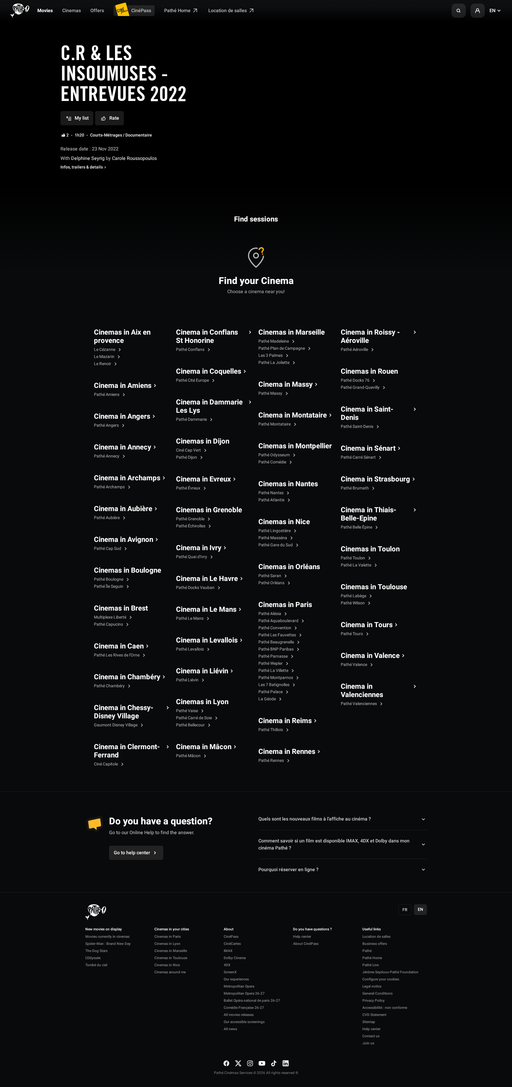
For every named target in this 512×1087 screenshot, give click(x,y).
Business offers (374, 943)
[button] (459, 11)
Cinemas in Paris (285, 605)
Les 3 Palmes (271, 355)
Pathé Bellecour (191, 725)
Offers (97, 10)
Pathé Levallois (190, 649)
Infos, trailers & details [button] (81, 167)
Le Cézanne (105, 349)
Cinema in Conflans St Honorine (207, 336)
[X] (238, 1063)
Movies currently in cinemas (107, 936)
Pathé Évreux (188, 488)
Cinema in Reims (285, 721)
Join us (368, 1043)
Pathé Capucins (109, 624)
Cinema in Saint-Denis (367, 413)
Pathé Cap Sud (108, 548)
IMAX (228, 950)
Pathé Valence (354, 664)
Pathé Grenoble (190, 519)
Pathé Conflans (190, 349)
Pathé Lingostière (275, 531)
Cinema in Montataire (292, 415)
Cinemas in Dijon (202, 441)
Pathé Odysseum (274, 455)
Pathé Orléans (271, 583)
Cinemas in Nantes (288, 484)
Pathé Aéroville (355, 349)
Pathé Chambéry (110, 686)
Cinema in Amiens (122, 386)
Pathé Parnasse (273, 656)
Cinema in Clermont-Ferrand (127, 751)
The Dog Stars (96, 950)
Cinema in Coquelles (208, 371)
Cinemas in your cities (171, 929)
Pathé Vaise (187, 711)
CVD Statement (374, 1014)
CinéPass (141, 10)
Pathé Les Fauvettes (277, 635)
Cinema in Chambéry (127, 677)
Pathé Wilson (353, 603)
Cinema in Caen (119, 646)
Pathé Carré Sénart (359, 457)
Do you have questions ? (312, 929)
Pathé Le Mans (190, 618)
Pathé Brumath (355, 488)
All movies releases (239, 1014)
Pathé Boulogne (109, 579)
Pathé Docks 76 (355, 380)
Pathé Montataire (275, 424)
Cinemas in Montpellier (295, 446)
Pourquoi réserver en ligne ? (288, 869)
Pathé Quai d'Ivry (192, 557)
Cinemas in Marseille (291, 332)
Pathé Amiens (107, 394)
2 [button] (67, 135)
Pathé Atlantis (271, 500)
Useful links (371, 929)
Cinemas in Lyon (202, 702)
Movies (45, 10)
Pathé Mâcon (188, 756)
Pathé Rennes (271, 760)
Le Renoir (103, 364)
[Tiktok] (273, 1063)
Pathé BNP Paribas (276, 649)
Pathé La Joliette (274, 362)
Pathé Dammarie (192, 419)
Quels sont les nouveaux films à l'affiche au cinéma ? (314, 819)
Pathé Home (178, 10)
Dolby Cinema (235, 958)
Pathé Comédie (272, 462)
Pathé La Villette (273, 670)
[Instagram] (250, 1063)
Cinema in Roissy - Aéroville (370, 336)
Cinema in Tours (367, 625)
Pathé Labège (354, 596)
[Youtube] (261, 1063)
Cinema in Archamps (127, 478)
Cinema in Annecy (122, 447)
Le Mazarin (104, 357)
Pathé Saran (270, 576)
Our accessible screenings (244, 1022)
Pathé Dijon (187, 457)
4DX (227, 965)
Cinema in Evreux (203, 479)
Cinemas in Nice (284, 522)
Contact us (371, 1036)
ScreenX (230, 972)
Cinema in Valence (370, 656)
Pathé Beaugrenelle (276, 642)
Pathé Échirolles (191, 526)
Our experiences (236, 979)
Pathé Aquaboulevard (278, 621)
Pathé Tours (352, 634)
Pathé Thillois (271, 730)
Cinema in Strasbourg (375, 479)
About (228, 929)
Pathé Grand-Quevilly (360, 387)
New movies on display (103, 929)
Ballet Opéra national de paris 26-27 (252, 1000)
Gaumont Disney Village (116, 725)
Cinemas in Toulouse (374, 587)
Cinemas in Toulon (370, 549)
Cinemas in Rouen (369, 371)
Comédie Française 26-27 (244, 1007)
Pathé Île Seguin (109, 586)
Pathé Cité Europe (193, 380)
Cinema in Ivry (198, 548)
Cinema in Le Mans (206, 610)
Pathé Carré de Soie (194, 718)
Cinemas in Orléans (289, 567)
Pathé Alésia (270, 614)
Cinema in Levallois (207, 640)
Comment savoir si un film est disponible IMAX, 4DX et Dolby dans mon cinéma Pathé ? (333, 844)
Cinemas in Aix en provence (122, 336)
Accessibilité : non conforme (384, 1007)
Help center (302, 936)
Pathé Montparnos (276, 678)
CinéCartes (232, 943)
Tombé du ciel (96, 965)
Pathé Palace (271, 692)
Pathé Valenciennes (359, 704)
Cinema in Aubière (123, 509)
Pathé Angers (107, 425)
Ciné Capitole (106, 764)
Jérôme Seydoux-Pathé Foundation (390, 972)
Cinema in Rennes (286, 752)
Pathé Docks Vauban (195, 588)
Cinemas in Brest (121, 608)
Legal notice (371, 986)
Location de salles (228, 10)
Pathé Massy (270, 393)
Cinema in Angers (122, 416)
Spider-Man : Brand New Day (108, 943)
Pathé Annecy (107, 456)
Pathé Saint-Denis (357, 426)
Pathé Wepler (271, 663)
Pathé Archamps (110, 487)
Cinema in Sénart (368, 448)
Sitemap (368, 1022)
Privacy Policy (373, 1000)
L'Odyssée (92, 958)
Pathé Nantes (271, 493)
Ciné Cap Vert (189, 450)
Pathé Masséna (273, 538)
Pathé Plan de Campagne (282, 348)
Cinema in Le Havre (207, 579)
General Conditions (377, 993)
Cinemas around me (170, 972)
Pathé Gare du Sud (276, 545)
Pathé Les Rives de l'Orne (117, 655)
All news (230, 1029)
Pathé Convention (275, 628)
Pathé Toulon (353, 558)
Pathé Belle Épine (357, 527)
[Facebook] (226, 1063)
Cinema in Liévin (202, 671)
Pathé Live (370, 965)
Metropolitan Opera (239, 986)
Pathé (367, 950)
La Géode (267, 699)
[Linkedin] (285, 1063)
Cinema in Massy (285, 384)
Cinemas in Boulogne (127, 570)
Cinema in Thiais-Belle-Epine (368, 514)
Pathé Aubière (107, 518)
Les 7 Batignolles (274, 685)
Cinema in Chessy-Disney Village (123, 712)
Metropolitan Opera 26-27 (244, 993)
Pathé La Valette (356, 565)
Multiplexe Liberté (110, 617)
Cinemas (71, 10)
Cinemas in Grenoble (209, 510)
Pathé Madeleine (274, 341)
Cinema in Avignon (123, 540)
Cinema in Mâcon (203, 747)
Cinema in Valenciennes (362, 691)
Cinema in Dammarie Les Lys (209, 406)
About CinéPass (306, 943)
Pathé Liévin (187, 680)
